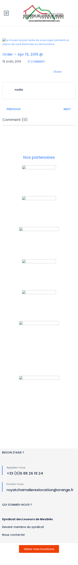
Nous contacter (13, 535)
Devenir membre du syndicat (23, 527)
